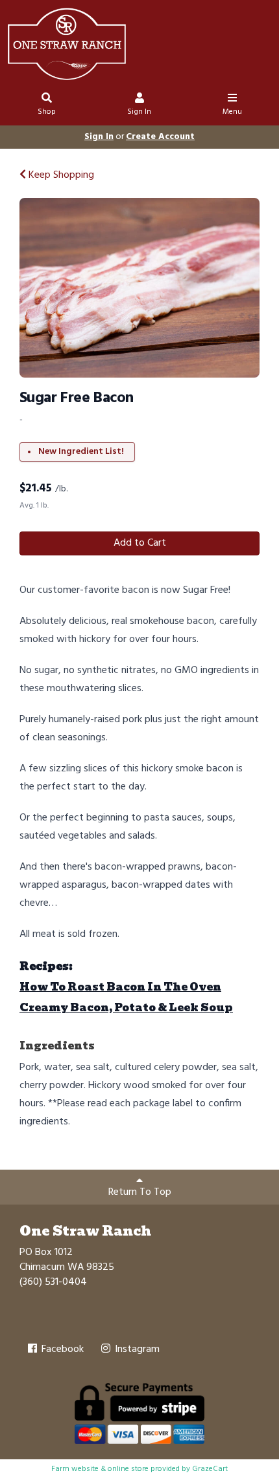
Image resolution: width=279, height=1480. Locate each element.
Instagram (136, 1349)
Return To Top (139, 1192)
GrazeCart (210, 1469)
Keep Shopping (60, 175)
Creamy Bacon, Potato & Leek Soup (126, 1008)
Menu (232, 111)
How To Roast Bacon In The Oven (120, 987)
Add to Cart (140, 543)
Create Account (160, 136)
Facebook (61, 1349)
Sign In (139, 111)
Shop (47, 111)
